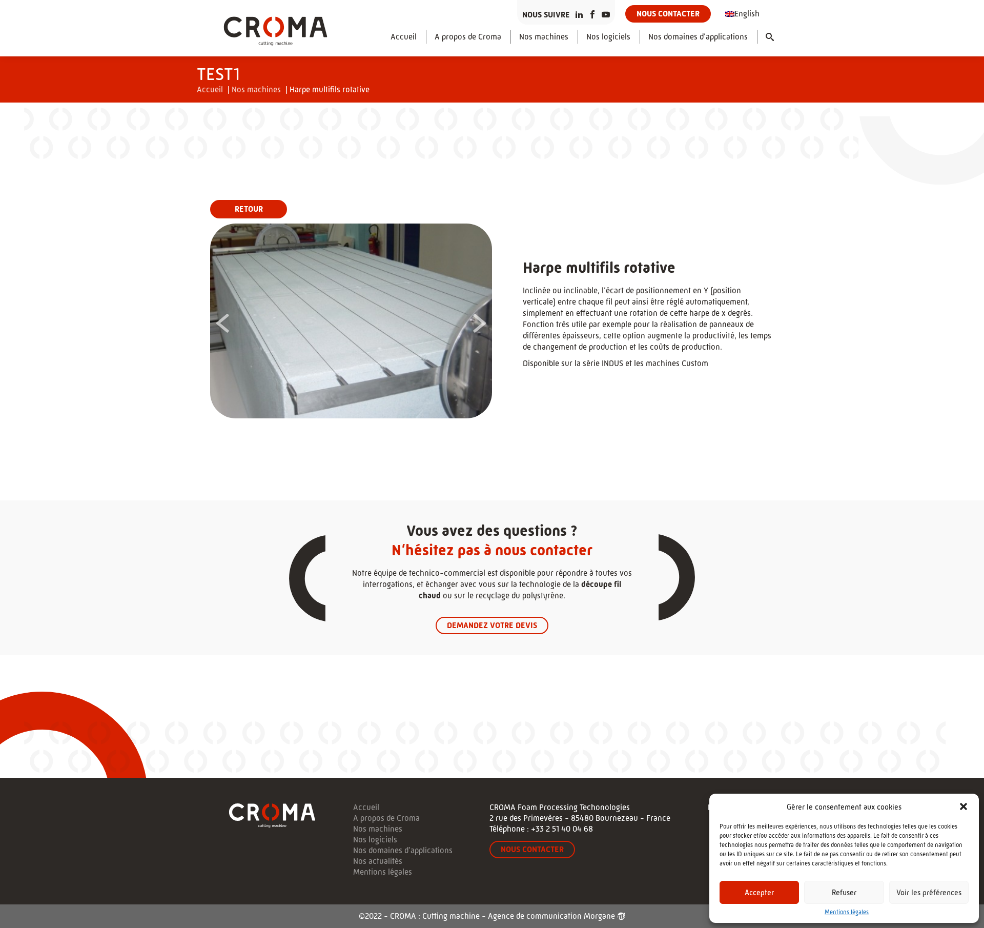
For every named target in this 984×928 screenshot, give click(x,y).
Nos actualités (377, 861)
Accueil (404, 37)
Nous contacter (668, 13)
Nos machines (543, 37)
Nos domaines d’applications (698, 37)
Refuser (844, 892)
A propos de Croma (468, 37)
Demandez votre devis (492, 625)
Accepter (759, 892)
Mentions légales (847, 912)
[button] (963, 806)
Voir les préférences (928, 892)
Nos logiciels (608, 37)
